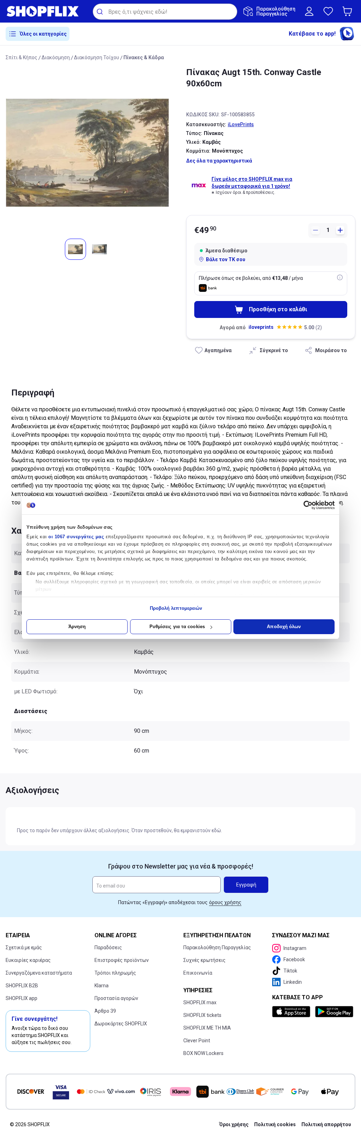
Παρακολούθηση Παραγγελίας (217, 947)
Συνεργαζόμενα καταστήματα (39, 973)
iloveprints (261, 327)
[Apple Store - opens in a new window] (292, 1011)
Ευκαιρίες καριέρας (28, 960)
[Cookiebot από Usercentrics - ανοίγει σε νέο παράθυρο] (304, 505)
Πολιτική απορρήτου (326, 1124)
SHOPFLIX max (199, 1002)
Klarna (101, 985)
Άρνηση (77, 626)
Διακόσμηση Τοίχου (96, 57)
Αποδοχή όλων (284, 626)
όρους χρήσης (225, 902)
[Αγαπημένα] (328, 11)
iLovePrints (241, 124)
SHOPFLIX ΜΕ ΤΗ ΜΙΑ (207, 1028)
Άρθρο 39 (105, 1011)
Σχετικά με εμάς (24, 947)
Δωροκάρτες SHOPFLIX (120, 1023)
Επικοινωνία (197, 973)
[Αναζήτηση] (100, 11)
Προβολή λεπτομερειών (176, 608)
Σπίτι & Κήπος (21, 57)
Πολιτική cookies (275, 1124)
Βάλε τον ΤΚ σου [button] (225, 259)
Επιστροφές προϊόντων (121, 960)
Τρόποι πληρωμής (115, 973)
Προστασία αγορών (116, 998)
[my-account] (309, 11)
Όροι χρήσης (234, 1124)
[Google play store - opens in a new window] (333, 1011)
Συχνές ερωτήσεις (204, 960)
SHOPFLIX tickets (202, 1015)
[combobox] (165, 12)
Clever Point (196, 1040)
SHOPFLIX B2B (22, 985)
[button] (348, 11)
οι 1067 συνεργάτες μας (76, 536)
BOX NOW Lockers (203, 1053)
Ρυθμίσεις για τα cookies (177, 626)
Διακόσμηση (56, 57)
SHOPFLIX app (21, 998)
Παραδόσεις (108, 947)
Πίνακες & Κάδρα (143, 57)
